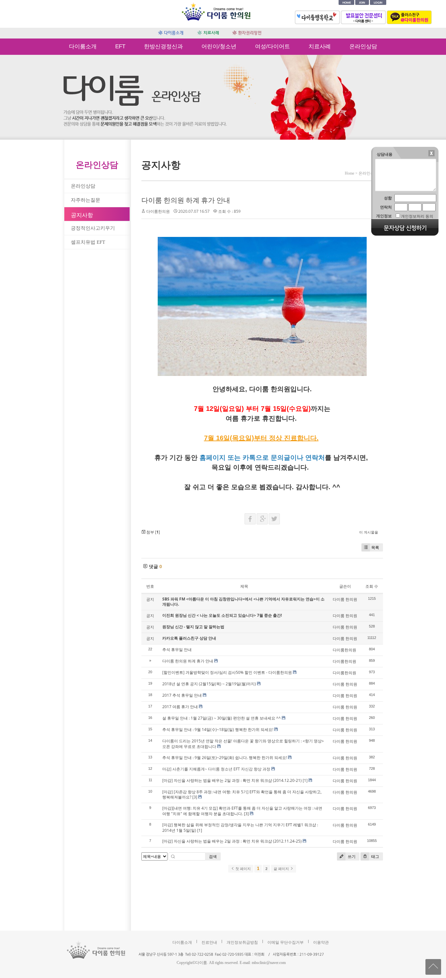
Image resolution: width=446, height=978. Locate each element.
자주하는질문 (85, 200)
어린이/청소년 (218, 46)
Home (349, 173)
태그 (374, 856)
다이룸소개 (83, 46)
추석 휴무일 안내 (177, 649)
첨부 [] (152, 532)
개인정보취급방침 (242, 942)
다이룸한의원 (158, 211)
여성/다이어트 (272, 46)
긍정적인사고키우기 (93, 228)
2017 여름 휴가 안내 (180, 706)
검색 (213, 856)
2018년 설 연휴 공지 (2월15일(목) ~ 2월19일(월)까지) (209, 684)
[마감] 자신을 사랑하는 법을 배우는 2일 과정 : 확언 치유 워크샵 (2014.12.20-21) (232, 780)
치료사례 (320, 46)
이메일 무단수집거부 (285, 942)
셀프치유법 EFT (88, 242)
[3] (194, 797)
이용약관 (321, 942)
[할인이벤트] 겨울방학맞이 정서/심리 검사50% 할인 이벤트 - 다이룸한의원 (227, 672)
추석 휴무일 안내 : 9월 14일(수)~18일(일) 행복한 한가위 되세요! (217, 729)
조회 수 (371, 586)
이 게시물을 (368, 532)
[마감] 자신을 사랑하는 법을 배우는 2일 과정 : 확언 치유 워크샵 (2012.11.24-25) (232, 841)
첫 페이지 (242, 869)
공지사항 (82, 215)
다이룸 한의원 (345, 599)
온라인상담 (363, 46)
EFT (120, 46)
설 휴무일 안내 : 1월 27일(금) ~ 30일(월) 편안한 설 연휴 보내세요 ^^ (221, 718)
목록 (375, 547)
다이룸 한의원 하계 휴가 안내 (185, 200)
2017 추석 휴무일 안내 (182, 695)
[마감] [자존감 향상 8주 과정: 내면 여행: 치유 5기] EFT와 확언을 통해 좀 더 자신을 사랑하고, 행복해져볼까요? (242, 794)
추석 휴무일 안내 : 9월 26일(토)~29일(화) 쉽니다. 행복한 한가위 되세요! (224, 757)
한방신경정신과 (163, 46)
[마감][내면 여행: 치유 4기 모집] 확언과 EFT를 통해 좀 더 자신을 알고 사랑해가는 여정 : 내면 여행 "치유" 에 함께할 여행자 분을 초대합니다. (242, 810)
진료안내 (209, 942)
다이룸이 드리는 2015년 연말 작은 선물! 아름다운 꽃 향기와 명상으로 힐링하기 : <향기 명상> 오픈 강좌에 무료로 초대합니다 (243, 743)
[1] (305, 780)
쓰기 (351, 856)
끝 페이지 (282, 869)
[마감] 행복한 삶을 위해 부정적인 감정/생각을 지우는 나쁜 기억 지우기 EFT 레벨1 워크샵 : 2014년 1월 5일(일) (240, 827)
